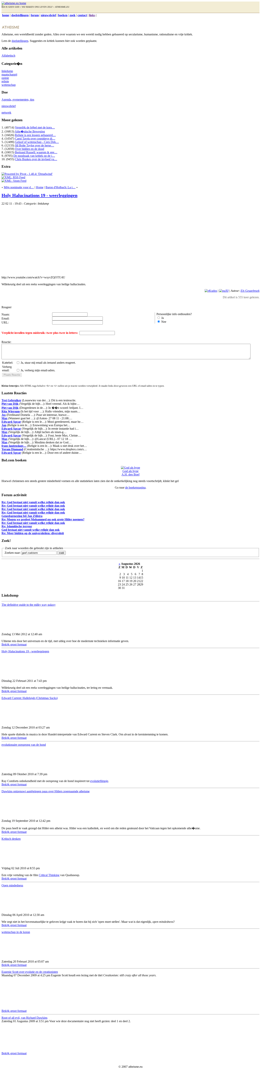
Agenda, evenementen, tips (18, 99)
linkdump (7, 71)
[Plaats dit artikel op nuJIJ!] (224, 290)
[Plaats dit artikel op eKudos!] (211, 290)
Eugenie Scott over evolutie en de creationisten (30, 971)
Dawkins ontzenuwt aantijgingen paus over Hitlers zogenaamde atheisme (46, 791)
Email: (5, 318)
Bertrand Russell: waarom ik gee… (36, 152)
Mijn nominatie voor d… (19, 187)
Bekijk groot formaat (14, 644)
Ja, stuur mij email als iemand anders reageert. (48, 362)
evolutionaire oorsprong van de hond (24, 744)
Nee (163, 321)
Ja (162, 318)
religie (5, 81)
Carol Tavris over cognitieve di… (35, 138)
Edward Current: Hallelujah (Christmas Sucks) (30, 698)
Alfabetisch (8, 55)
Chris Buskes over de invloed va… (36, 159)
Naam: (6, 314)
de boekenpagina (135, 487)
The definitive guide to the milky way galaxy (29, 604)
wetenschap (9, 84)
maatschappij (9, 74)
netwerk (6, 112)
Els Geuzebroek (250, 290)
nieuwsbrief (9, 106)
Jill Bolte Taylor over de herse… (34, 145)
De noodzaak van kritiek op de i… (34, 155)
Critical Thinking (49, 875)
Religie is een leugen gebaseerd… (35, 135)
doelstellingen (20, 40)
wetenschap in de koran (16, 932)
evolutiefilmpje (99, 781)
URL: (5, 322)
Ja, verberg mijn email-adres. (38, 370)
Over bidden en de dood (29, 148)
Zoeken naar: (12, 552)
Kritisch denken (11, 838)
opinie (5, 78)
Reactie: (6, 342)
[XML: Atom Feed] (14, 180)
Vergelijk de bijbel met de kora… (35, 127)
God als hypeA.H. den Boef (130, 472)
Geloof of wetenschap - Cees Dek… (37, 142)
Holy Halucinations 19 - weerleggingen (39, 195)
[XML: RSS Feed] (13, 177)
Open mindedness (12, 885)
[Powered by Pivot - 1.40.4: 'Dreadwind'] (27, 174)
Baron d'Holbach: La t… (60, 187)
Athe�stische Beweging (30, 131)
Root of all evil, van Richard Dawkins (24, 1017)
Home (39, 187)
